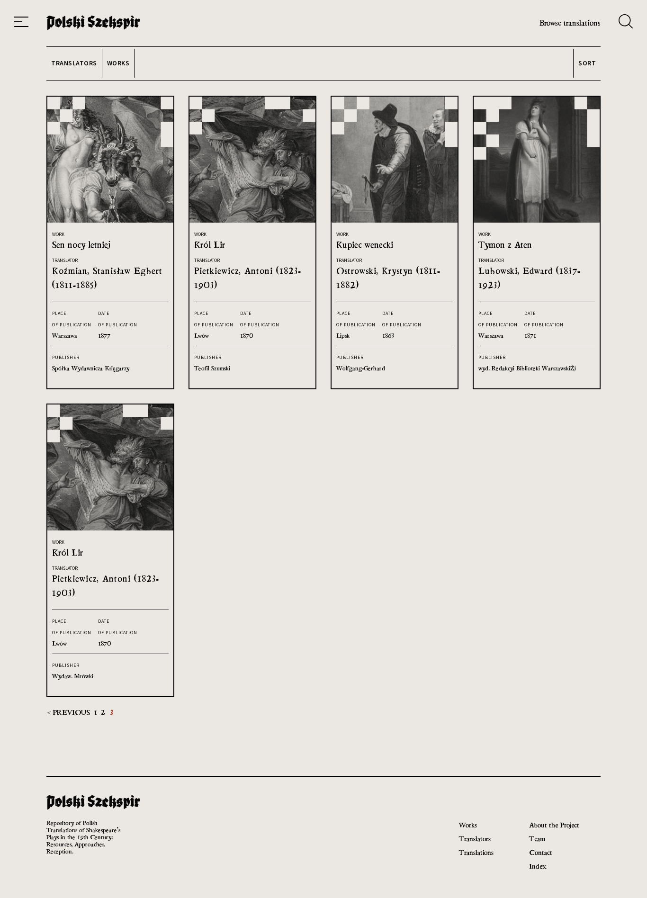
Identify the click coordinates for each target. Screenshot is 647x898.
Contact (540, 852)
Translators (475, 839)
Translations (476, 852)
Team (537, 839)
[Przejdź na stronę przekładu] (110, 220)
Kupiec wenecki (364, 245)
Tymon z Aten (505, 245)
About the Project (554, 825)
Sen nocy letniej (81, 245)
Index (538, 866)
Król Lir (209, 245)
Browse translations (570, 23)
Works (468, 825)
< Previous (69, 712)
